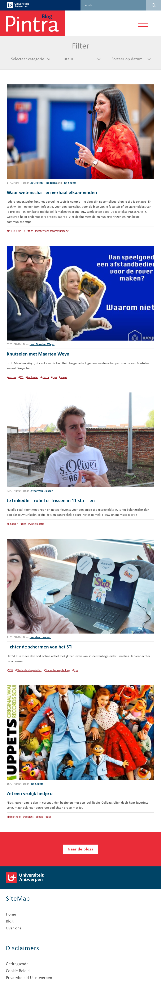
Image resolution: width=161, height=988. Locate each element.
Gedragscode (17, 964)
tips (31, 231)
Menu (143, 23)
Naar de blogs (80, 849)
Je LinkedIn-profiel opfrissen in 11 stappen (51, 500)
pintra (45, 377)
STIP (10, 670)
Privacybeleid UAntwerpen (29, 978)
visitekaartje (37, 524)
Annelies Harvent (40, 637)
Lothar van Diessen (41, 491)
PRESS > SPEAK (16, 231)
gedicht (29, 817)
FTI (21, 377)
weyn (63, 377)
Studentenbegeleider (29, 670)
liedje (40, 817)
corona (12, 377)
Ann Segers (69, 183)
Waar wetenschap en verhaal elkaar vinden (52, 192)
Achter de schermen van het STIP (41, 647)
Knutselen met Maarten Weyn (38, 354)
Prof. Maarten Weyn (42, 344)
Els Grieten (36, 183)
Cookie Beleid (18, 971)
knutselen (32, 377)
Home (11, 914)
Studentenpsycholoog (57, 670)
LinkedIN (13, 524)
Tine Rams (50, 183)
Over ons (13, 928)
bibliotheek (14, 817)
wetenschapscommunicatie (53, 231)
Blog (9, 921)
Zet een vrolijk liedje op (31, 793)
